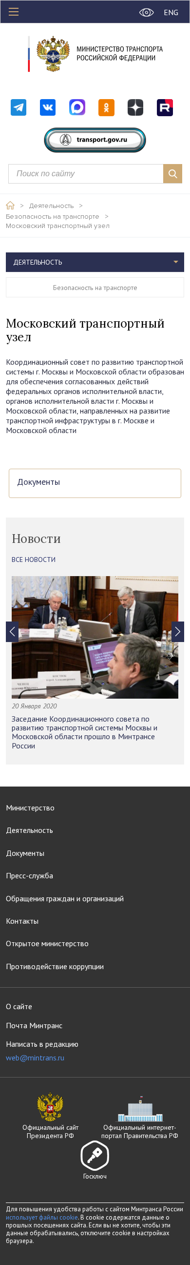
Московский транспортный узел (58, 226)
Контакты (22, 921)
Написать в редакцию (42, 1050)
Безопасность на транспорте (52, 217)
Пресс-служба (29, 875)
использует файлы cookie (42, 1217)
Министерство (30, 807)
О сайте (19, 1006)
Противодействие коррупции (55, 966)
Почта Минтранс (34, 1025)
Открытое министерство (47, 943)
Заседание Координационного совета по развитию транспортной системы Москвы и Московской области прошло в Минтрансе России (84, 732)
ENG (171, 12)
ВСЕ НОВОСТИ (34, 559)
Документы (38, 482)
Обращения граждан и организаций (65, 898)
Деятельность (51, 206)
